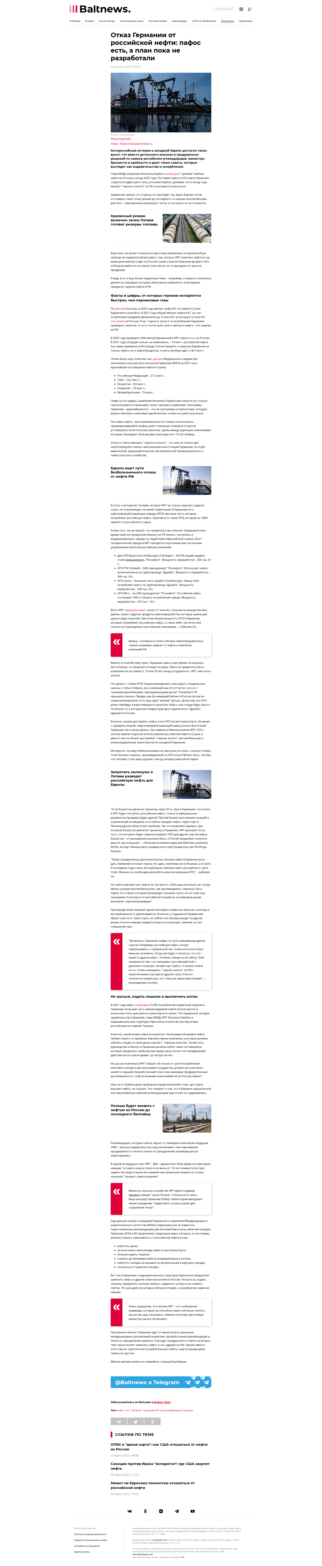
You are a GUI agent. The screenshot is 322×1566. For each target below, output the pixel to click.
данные (158, 359)
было (192, 338)
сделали (190, 688)
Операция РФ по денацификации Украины (168, 1410)
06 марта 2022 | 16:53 (125, 1494)
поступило (118, 321)
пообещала (172, 174)
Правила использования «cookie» (90, 1540)
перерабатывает (136, 610)
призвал (134, 1195)
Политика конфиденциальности (90, 1534)
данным (120, 309)
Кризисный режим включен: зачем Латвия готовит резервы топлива (134, 220)
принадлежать (135, 560)
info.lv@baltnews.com (142, 1554)
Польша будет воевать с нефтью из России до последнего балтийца (133, 1110)
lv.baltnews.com (159, 1540)
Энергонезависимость (136, 144)
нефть (120, 1410)
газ (127, 1410)
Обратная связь (82, 1551)
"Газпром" (136, 1410)
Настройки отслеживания (87, 1546)
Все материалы (224, 9)
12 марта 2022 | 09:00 (125, 1456)
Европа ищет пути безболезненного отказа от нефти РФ (133, 472)
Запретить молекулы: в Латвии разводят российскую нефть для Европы (132, 778)
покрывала (142, 1005)
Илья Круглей (121, 139)
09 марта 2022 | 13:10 (125, 1475)
